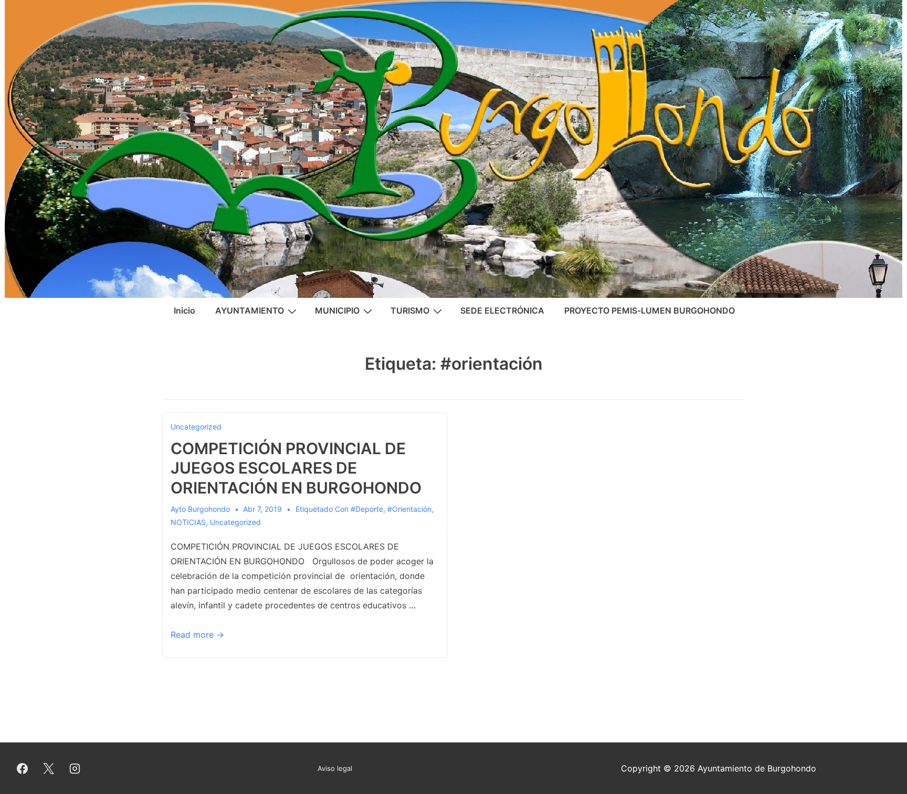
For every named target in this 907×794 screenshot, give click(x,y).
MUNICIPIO (337, 310)
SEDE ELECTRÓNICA (502, 310)
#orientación (409, 509)
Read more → (197, 634)
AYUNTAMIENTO (249, 310)
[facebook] (23, 768)
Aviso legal (335, 768)
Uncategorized (196, 426)
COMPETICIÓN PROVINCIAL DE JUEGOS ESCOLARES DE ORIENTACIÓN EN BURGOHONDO (296, 468)
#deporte (367, 509)
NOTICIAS (188, 522)
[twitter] (49, 768)
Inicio (184, 310)
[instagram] (75, 768)
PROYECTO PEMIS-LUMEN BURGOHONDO (649, 310)
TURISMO (410, 310)
